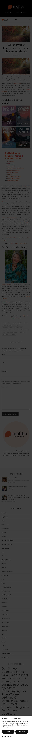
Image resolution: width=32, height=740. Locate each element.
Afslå (8, 731)
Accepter (22, 731)
